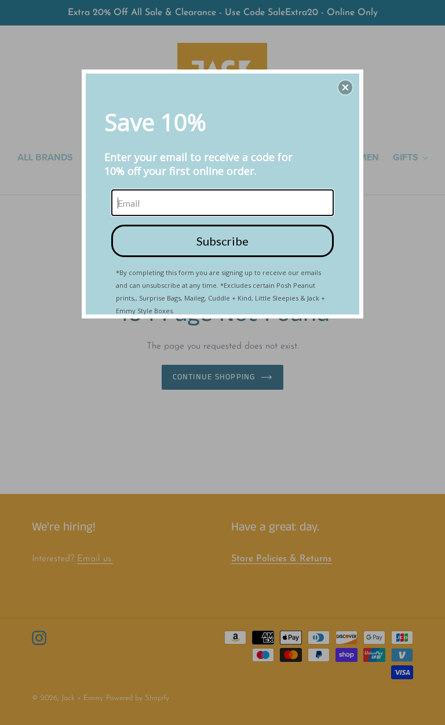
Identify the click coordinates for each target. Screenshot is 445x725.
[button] (345, 87)
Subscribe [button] (222, 241)
